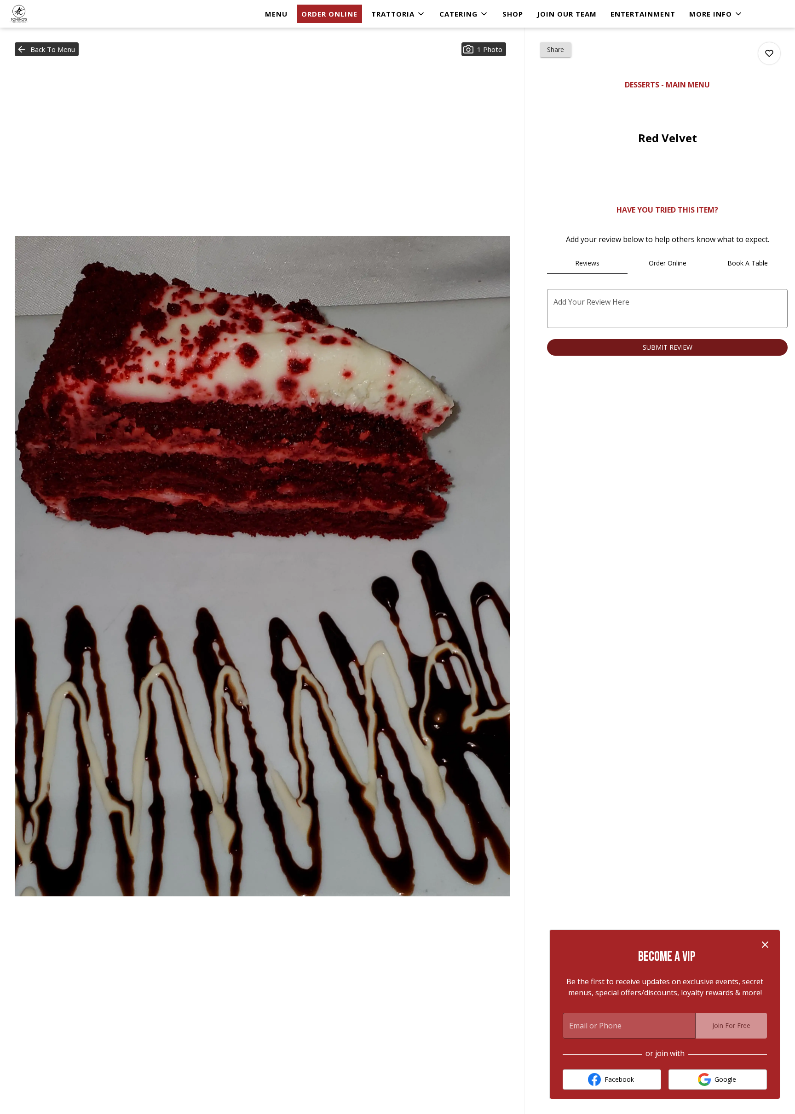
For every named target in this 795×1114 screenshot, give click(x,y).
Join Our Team (567, 13)
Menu (276, 13)
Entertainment (643, 13)
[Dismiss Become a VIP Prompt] (765, 945)
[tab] (587, 263)
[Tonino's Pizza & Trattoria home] (48, 13)
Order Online (329, 13)
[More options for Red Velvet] (769, 53)
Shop (512, 13)
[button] (398, 14)
